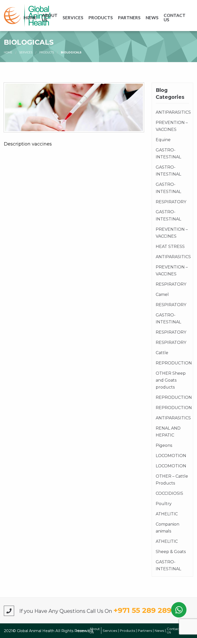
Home (30, 17)
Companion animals (167, 528)
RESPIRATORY (171, 201)
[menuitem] (30, 17)
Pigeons (164, 445)
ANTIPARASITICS (172, 112)
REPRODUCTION (172, 363)
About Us (49, 17)
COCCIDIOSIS (169, 493)
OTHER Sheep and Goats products (171, 380)
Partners (129, 17)
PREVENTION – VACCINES (172, 126)
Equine (163, 139)
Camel (162, 294)
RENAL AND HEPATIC (168, 432)
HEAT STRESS (170, 246)
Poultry (164, 503)
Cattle (162, 352)
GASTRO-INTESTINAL (168, 153)
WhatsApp (178, 609)
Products (100, 17)
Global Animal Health (36, 631)
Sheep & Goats (171, 551)
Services (73, 17)
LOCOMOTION (171, 455)
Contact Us (174, 17)
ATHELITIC (167, 513)
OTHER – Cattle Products (172, 480)
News (152, 17)
